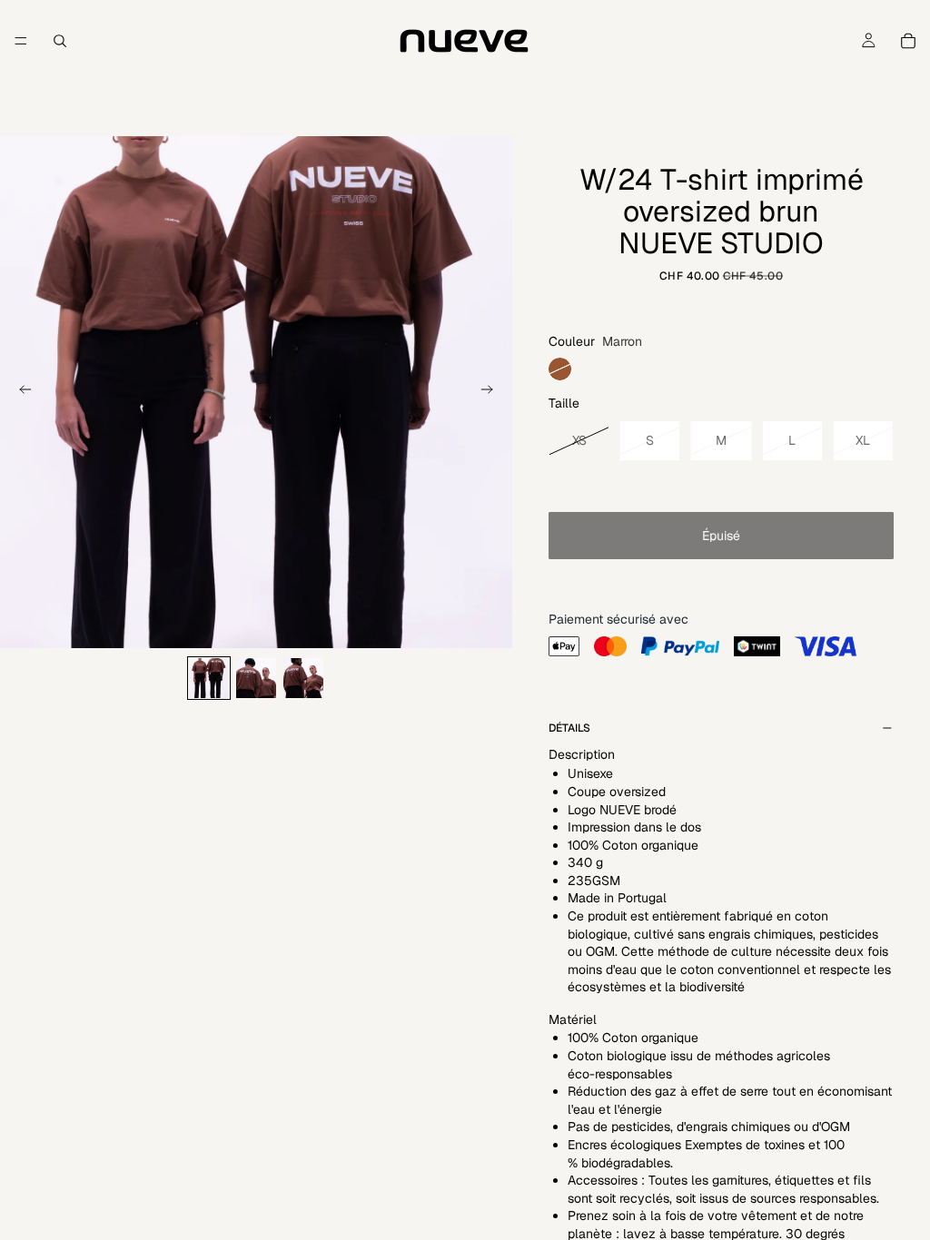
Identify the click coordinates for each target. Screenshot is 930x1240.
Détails (569, 728)
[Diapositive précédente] (20, 392)
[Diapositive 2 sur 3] (256, 678)
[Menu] (21, 41)
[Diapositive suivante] (492, 392)
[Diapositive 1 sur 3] (209, 678)
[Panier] (908, 41)
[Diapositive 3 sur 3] (303, 678)
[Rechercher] (60, 41)
